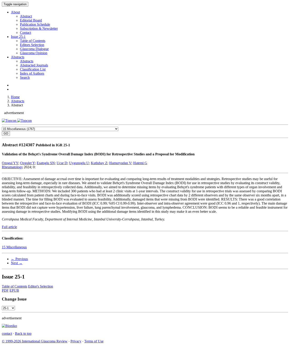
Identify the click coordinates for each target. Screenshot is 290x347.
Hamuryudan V (120, 163)
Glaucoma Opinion (33, 53)
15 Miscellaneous (14, 247)
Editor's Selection (40, 286)
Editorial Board (31, 20)
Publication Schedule (35, 24)
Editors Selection (32, 45)
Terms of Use (94, 341)
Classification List (33, 69)
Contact (25, 32)
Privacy (75, 341)
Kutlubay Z (99, 163)
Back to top (23, 333)
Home (15, 97)
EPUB (14, 290)
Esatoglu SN (46, 163)
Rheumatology (12, 167)
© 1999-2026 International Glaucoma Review (35, 341)
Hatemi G (140, 163)
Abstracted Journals (34, 65)
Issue (18, 37)
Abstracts (17, 57)
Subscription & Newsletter (39, 28)
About (15, 12)
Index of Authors (32, 73)
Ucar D (62, 163)
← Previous (19, 259)
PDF (5, 290)
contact (7, 333)
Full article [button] (9, 227)
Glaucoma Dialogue (34, 49)
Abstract (26, 16)
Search (25, 77)
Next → (16, 263)
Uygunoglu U (79, 163)
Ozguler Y (27, 163)
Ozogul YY (10, 163)
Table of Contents (32, 41)
